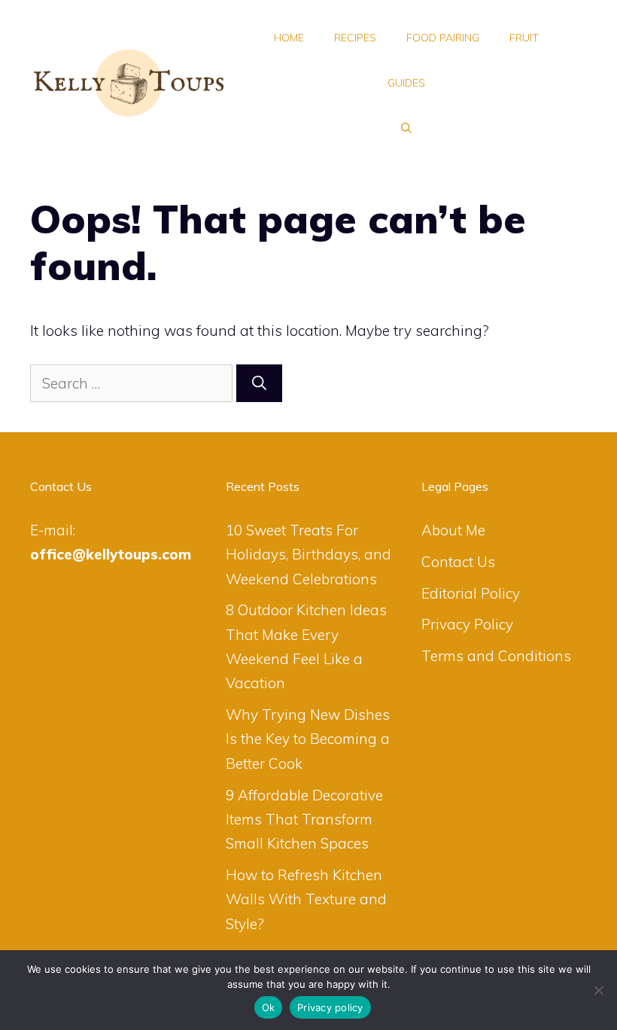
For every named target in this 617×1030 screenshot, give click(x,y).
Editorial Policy (470, 593)
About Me (453, 530)
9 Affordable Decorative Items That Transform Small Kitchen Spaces (304, 819)
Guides (406, 83)
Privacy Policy (467, 624)
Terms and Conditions (496, 656)
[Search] (259, 383)
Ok (268, 1007)
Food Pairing (442, 37)
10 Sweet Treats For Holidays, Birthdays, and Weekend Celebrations (308, 554)
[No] (598, 990)
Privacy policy (330, 1007)
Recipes (355, 37)
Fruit (524, 37)
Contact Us (458, 562)
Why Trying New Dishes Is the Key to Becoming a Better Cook (308, 738)
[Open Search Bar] (406, 128)
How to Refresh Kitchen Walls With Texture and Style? (306, 899)
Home (289, 37)
